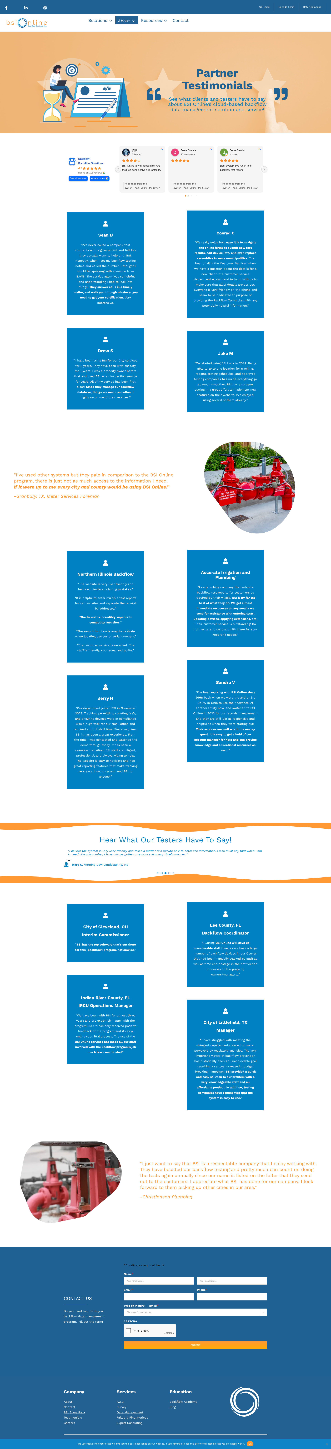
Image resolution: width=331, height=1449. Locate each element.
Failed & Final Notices (132, 1421)
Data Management (130, 1416)
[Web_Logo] (26, 19)
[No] (326, 1444)
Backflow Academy (183, 1405)
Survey (121, 1410)
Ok (250, 1443)
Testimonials (73, 1421)
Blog (173, 1410)
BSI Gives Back (74, 1416)
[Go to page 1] (188, 196)
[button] (158, 876)
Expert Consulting (129, 1426)
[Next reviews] (264, 169)
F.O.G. (120, 1405)
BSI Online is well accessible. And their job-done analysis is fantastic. (141, 167)
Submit (195, 1348)
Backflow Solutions (91, 163)
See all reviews (78, 178)
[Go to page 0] (185, 196)
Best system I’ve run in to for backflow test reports (236, 167)
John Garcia (237, 150)
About (68, 1405)
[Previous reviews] (118, 169)
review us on (98, 178)
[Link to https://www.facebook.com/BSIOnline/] (6, 8)
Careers (69, 1426)
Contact (69, 1410)
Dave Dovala (188, 150)
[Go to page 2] (191, 195)
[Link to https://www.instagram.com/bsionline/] (45, 8)
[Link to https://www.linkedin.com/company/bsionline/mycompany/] (26, 8)
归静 (134, 150)
